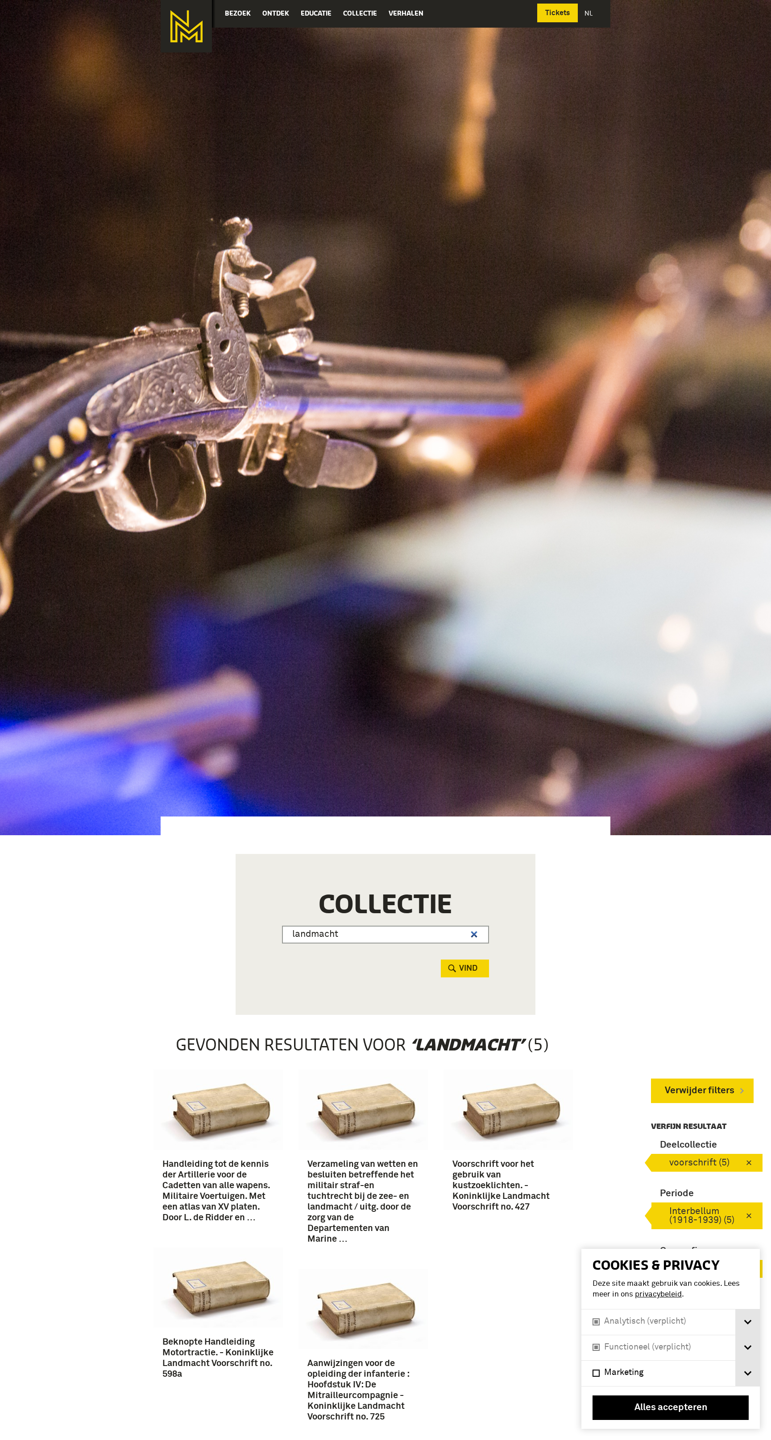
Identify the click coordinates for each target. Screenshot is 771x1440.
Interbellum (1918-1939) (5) (701, 1216)
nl (589, 13)
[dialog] (670, 1339)
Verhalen (406, 13)
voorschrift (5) (699, 1163)
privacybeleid (658, 1294)
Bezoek (238, 13)
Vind (468, 968)
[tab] (747, 1322)
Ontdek (275, 13)
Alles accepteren (670, 1407)
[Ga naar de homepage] (186, 26)
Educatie (316, 13)
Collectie (360, 13)
